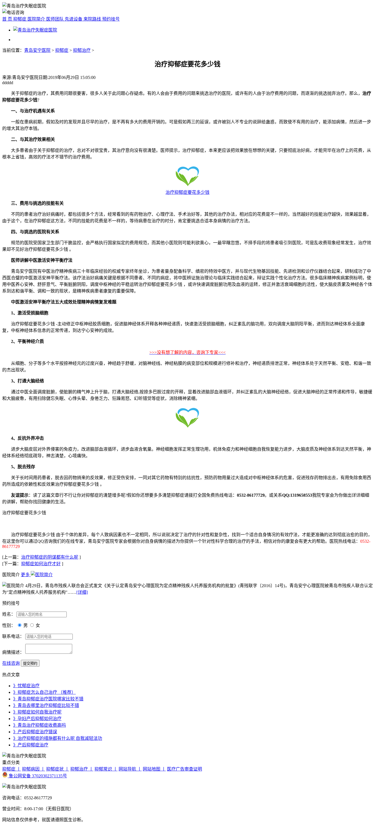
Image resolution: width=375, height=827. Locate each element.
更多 (26, 574)
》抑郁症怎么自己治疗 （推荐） (44, 692)
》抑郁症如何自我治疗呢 (37, 712)
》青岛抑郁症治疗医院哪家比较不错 (48, 699)
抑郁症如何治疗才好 (41, 563)
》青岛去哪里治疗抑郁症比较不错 (46, 705)
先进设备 (74, 19)
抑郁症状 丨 (57, 769)
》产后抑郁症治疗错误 (35, 731)
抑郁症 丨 (11, 769)
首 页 (7, 19)
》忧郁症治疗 (26, 685)
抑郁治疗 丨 (81, 769)
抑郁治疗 (82, 50)
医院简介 (36, 19)
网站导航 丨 (130, 769)
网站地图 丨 (154, 769)
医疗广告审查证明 (184, 769)
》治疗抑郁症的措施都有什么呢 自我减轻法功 (57, 738)
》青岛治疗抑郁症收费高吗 (39, 725)
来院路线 (92, 19)
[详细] (82, 592)
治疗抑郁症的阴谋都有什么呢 (49, 557)
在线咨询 (11, 663)
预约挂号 (111, 19)
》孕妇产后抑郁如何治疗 (37, 718)
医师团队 (55, 19)
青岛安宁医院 (37, 50)
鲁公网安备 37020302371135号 (37, 776)
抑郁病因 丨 (33, 769)
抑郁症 (20, 19)
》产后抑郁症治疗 (30, 745)
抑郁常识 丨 (105, 769)
